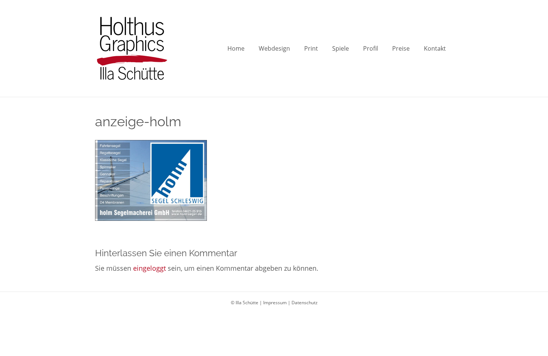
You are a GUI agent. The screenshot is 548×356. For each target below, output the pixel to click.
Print (311, 48)
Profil (370, 48)
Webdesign (274, 48)
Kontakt (435, 48)
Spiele (340, 48)
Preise (401, 48)
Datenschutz (305, 302)
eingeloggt (149, 268)
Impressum (275, 302)
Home (236, 48)
